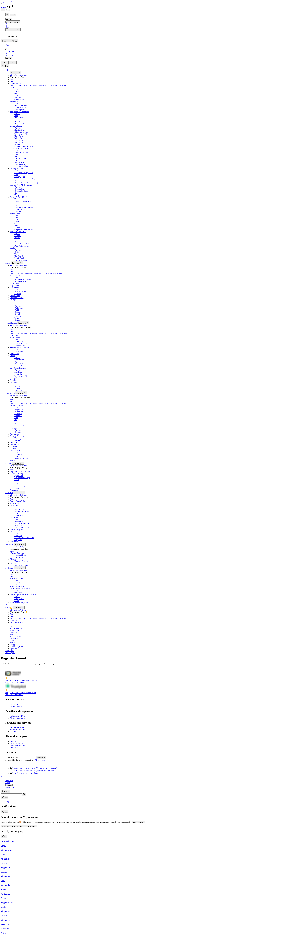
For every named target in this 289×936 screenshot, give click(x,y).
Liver (12, 640)
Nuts (16, 116)
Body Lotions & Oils (21, 527)
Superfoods (14, 422)
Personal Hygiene (16, 530)
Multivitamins (19, 412)
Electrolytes (14, 335)
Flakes (16, 91)
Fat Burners (14, 382)
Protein (8, 263)
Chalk (16, 601)
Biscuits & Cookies (21, 134)
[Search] (3, 9)
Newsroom (14, 747)
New (11, 81)
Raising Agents (19, 177)
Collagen (13, 300)
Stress (12, 624)
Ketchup (17, 236)
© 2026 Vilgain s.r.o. (8, 777)
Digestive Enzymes (21, 458)
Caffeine (17, 386)
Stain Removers (20, 557)
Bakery (17, 228)
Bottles (16, 584)
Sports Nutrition (11, 323)
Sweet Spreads (19, 110)
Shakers (17, 582)
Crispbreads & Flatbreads (23, 230)
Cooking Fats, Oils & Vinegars (21, 185)
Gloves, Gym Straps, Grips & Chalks (23, 595)
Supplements (10, 393)
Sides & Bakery (15, 213)
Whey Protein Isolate (21, 281)
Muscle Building (16, 628)
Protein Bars (18, 372)
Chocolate (18, 144)
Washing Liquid (20, 555)
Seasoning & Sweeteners (19, 148)
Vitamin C (18, 416)
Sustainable (20, 472)
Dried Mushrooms (20, 122)
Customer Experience (17, 745)
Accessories (14, 490)
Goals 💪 (9, 608)
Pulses (16, 221)
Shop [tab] (7, 802)
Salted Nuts (18, 142)
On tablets (18, 593)
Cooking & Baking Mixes (23, 173)
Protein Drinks (19, 258)
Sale (6, 70)
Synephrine (18, 390)
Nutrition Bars (19, 130)
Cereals (12, 87)
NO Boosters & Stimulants (19, 348)
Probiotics (18, 454)
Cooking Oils (19, 189)
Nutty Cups (18, 136)
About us (13, 741)
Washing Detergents (17, 553)
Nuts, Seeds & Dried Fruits (19, 112)
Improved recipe (16, 83)
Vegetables (18, 211)
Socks (16, 480)
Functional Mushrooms (22, 426)
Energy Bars (18, 374)
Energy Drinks (19, 345)
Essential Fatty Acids (17, 436)
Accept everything (30, 826)
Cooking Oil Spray (21, 191)
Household (9, 545)
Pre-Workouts (19, 352)
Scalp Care (18, 540)
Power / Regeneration (17, 647)
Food (7, 73)
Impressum (9, 781)
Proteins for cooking (17, 298)
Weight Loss (14, 630)
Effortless (28, 472)
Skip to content (6, 2)
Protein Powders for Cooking (24, 179)
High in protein (52, 85)
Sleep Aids (14, 460)
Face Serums (19, 509)
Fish (15, 205)
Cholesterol (14, 638)
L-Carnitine (18, 388)
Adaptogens (14, 434)
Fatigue (12, 643)
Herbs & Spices (20, 162)
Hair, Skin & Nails (16, 622)
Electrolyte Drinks (20, 343)
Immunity (13, 620)
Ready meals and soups (22, 201)
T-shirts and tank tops (22, 478)
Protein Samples (15, 302)
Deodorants (18, 521)
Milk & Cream (19, 181)
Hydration (13, 649)
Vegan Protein (15, 286)
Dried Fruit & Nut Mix (22, 124)
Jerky (16, 378)
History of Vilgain (16, 743)
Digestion (13, 632)
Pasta (16, 217)
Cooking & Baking (17, 169)
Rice (16, 219)
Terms (7, 783)
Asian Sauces (19, 240)
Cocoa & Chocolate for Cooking (26, 183)
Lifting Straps (19, 599)
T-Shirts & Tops (20, 486)
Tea (15, 254)
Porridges (17, 97)
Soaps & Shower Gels (22, 523)
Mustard (17, 238)
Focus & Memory (16, 636)
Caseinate (17, 294)
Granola (17, 93)
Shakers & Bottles (16, 578)
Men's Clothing (15, 484)
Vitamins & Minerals (17, 405)
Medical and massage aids (19, 603)
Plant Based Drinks (21, 260)
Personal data (10, 787)
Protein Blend (15, 296)
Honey (16, 156)
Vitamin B (18, 414)
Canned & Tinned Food (18, 197)
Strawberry (18, 316)
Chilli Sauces (19, 242)
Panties (17, 482)
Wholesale (13, 732)
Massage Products (16, 503)
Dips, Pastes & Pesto (21, 246)
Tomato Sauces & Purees (23, 244)
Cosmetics (9, 493)
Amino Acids (14, 354)
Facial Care (14, 505)
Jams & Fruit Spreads (22, 165)
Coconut (17, 320)
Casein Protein (15, 288)
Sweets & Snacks (16, 126)
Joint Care (13, 428)
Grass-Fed (19, 85)
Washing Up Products (22, 565)
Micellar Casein (20, 292)
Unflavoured (18, 308)
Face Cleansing (19, 515)
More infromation (138, 822)
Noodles (17, 226)
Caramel (17, 312)
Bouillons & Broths (21, 167)
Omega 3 (17, 440)
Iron (15, 420)
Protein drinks (19, 341)
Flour (16, 175)
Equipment (9, 568)
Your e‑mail (9, 758)
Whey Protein (15, 275)
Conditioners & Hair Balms (24, 538)
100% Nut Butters (20, 106)
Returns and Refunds (17, 729)
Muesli (16, 95)
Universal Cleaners (21, 561)
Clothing (8, 463)
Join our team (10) (16, 706)
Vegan (26, 85)
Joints (12, 626)
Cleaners (13, 559)
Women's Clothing (16, 474)
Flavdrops (18, 160)
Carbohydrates (15, 380)
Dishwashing (14, 563)
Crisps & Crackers (21, 132)
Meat (16, 203)
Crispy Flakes (19, 99)
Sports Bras (18, 476)
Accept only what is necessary (12, 826)
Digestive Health (16, 450)
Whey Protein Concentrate (23, 279)
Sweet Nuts (18, 140)
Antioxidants (14, 444)
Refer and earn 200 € (17, 716)
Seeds (16, 120)
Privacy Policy (40, 760)
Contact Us (14, 704)
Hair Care (13, 532)
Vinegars (17, 195)
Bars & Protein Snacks (18, 368)
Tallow (23, 501)
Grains (16, 223)
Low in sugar (63, 85)
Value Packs (9, 651)
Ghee (16, 193)
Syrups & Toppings (21, 152)
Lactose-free (41, 85)
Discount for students (17, 718)
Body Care (14, 517)
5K (33, 771)
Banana (17, 318)
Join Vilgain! (10, 653)
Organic (13, 85)
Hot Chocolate (19, 256)
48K (34, 768)
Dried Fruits (18, 118)
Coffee (16, 252)
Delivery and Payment (18, 727)
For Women (14, 446)
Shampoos (18, 536)
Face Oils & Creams (21, 511)
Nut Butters (14, 101)
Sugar (16, 154)
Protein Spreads (20, 108)
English (8, 58)
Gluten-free (33, 85)
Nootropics (14, 442)
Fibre (16, 456)
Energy (12, 645)
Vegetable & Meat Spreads (23, 207)
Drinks (12, 248)
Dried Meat (18, 138)
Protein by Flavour (16, 304)
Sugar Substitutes (20, 158)
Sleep (12, 634)
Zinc (16, 418)
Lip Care (17, 513)
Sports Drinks (15, 337)
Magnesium (18, 410)
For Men (13, 448)
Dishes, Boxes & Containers (20, 589)
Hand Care (18, 525)
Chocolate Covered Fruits (23, 146)
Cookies (9, 785)
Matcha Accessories (17, 586)
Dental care (14, 542)
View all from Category (18, 75)
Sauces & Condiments (18, 232)
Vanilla (16, 310)
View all (17, 89)
